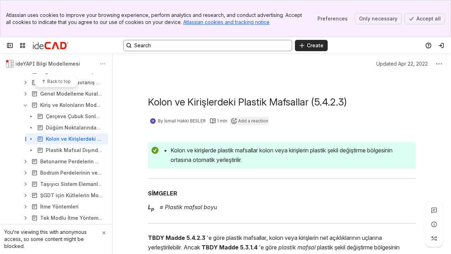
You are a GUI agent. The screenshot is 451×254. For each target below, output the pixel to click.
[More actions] (102, 64)
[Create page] (434, 238)
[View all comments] (434, 210)
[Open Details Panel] (434, 224)
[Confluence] (50, 45)
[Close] (104, 233)
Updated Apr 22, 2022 (402, 64)
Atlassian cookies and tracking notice (226, 22)
